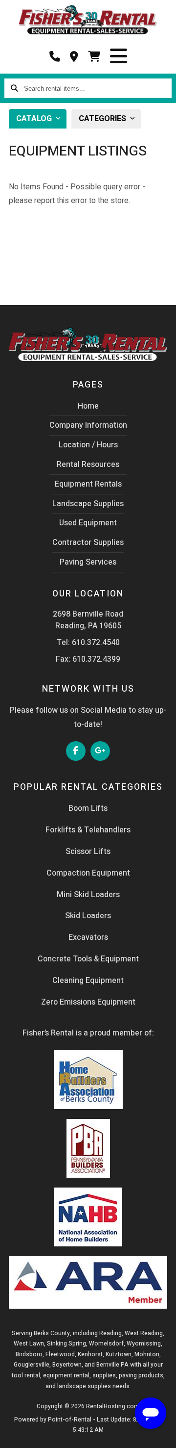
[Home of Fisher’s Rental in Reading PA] (88, 19)
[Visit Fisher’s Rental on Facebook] (76, 751)
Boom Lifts (88, 808)
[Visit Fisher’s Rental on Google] (100, 751)
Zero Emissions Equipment (88, 1002)
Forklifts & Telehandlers (88, 830)
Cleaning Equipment (88, 980)
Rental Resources (88, 464)
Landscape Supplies (88, 504)
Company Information (88, 425)
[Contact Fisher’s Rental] (74, 56)
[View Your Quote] (94, 56)
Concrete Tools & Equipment (88, 959)
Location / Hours (88, 445)
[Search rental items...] (14, 88)
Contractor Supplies (88, 542)
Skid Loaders (88, 916)
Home (88, 406)
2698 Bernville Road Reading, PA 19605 (88, 620)
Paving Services (88, 562)
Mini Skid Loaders (88, 895)
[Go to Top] (18, 1434)
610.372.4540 (96, 642)
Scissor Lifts (88, 851)
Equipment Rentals (88, 484)
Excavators (88, 937)
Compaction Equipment (88, 873)
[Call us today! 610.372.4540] (54, 56)
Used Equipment (88, 523)
